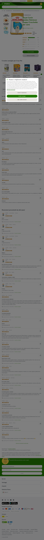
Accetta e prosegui (22, 96)
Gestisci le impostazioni (22, 92)
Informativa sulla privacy (11, 89)
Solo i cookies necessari (22, 99)
